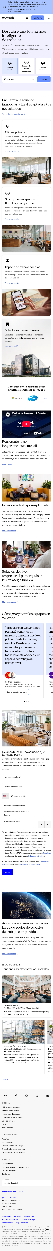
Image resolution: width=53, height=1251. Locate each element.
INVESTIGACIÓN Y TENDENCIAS (15, 1046)
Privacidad (6, 1216)
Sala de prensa (8, 1121)
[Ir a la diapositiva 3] (28, 701)
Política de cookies (10, 1220)
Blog (4, 1124)
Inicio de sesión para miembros (15, 1167)
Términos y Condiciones (23, 1216)
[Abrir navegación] (48, 17)
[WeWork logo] (8, 17)
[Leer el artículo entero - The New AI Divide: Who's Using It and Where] (26, 989)
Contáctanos (7, 1164)
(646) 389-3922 (10, 1198)
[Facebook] (16, 1095)
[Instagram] (26, 1095)
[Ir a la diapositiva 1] (24, 701)
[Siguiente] (5, 7)
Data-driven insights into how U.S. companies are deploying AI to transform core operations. (26, 1013)
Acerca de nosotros (10, 1111)
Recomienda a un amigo (12, 1146)
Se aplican (47, 853)
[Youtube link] (5, 1095)
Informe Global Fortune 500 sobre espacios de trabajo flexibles (22, 1050)
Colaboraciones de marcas (13, 1153)
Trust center (7, 1128)
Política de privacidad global (30, 864)
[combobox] (5, 796)
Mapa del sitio (22, 1223)
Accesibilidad (7, 1223)
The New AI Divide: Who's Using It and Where (23, 1008)
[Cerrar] (49, 7)
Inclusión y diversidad (11, 1114)
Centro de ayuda (9, 1171)
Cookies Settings (28, 1220)
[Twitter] (37, 1095)
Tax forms (6, 1174)
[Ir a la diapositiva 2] (26, 701)
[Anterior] (3, 7)
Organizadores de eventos (13, 1149)
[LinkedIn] (47, 1095)
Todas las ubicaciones (11, 1192)
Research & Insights (12, 1005)
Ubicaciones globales (11, 1107)
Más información (14, 11)
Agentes (5, 1139)
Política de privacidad (36, 856)
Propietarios (7, 1142)
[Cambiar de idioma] (27, 17)
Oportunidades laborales (12, 1117)
